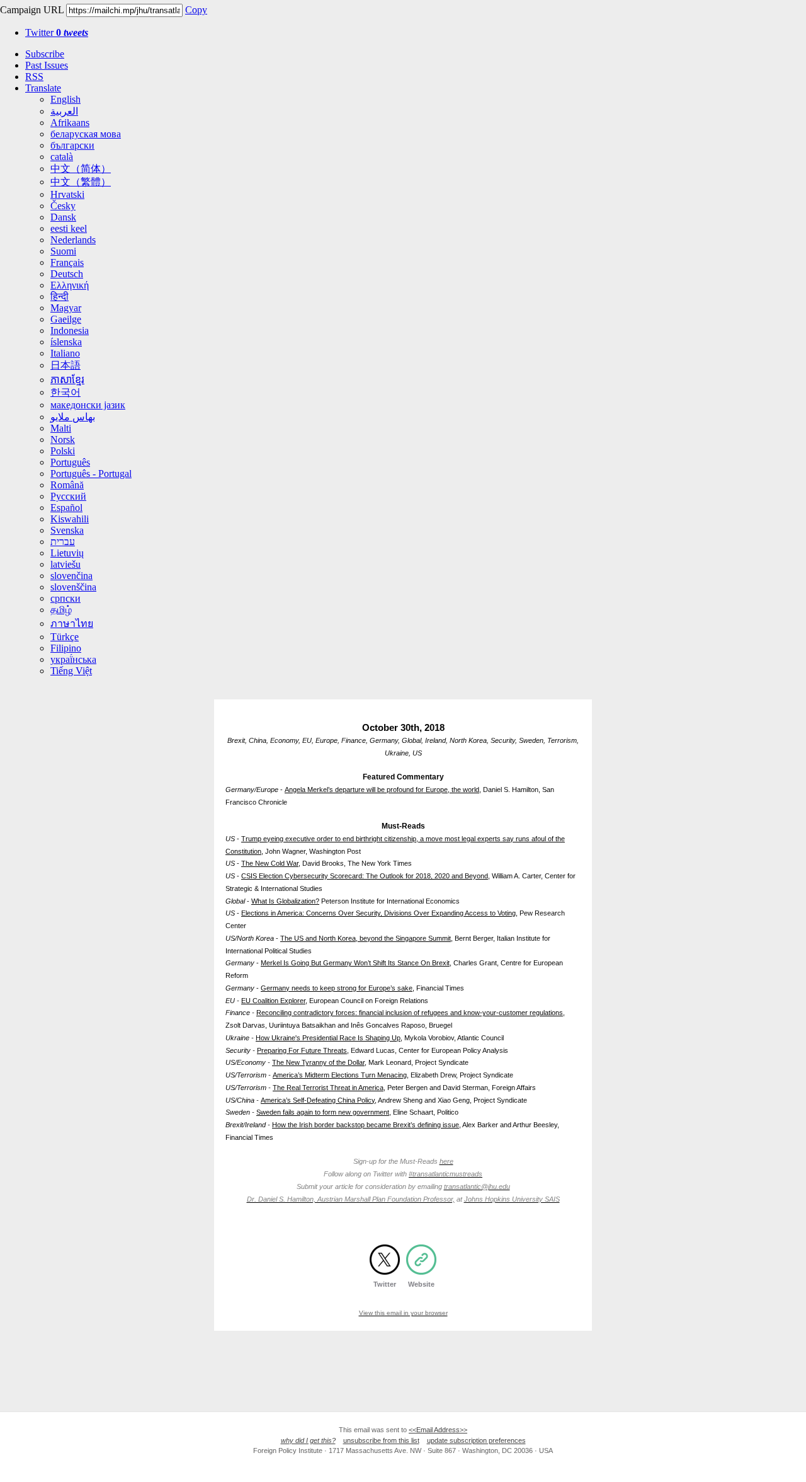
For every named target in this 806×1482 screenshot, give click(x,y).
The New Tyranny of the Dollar (318, 1062)
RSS (34, 76)
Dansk (63, 217)
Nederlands (73, 239)
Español (66, 507)
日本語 (65, 365)
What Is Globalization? (285, 901)
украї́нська (73, 659)
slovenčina (71, 575)
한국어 (65, 392)
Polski (62, 450)
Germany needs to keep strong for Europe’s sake (336, 988)
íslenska (66, 341)
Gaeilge (65, 319)
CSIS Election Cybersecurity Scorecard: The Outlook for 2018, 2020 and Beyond (364, 876)
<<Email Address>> (438, 1429)
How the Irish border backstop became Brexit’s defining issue (365, 1125)
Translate (43, 88)
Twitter (56, 32)
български (72, 145)
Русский (68, 496)
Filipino (65, 648)
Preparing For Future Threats (302, 1050)
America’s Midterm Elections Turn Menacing (340, 1075)
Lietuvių (67, 553)
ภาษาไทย (71, 623)
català (61, 156)
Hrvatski (67, 194)
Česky (63, 205)
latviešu (65, 564)
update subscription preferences (476, 1440)
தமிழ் (61, 609)
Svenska (67, 530)
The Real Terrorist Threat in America (328, 1087)
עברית (62, 541)
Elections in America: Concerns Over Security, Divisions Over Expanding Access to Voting (378, 913)
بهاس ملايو (72, 416)
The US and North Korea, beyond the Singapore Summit (365, 938)
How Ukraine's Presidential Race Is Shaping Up (328, 1038)
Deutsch (66, 273)
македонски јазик (87, 404)
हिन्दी (59, 296)
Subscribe (44, 54)
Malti (60, 428)
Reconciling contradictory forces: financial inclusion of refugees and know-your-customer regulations (409, 1012)
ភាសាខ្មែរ (67, 379)
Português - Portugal (91, 473)
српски (65, 598)
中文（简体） (80, 168)
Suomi (63, 251)
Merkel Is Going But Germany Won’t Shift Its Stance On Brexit (355, 963)
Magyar (65, 307)
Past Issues (46, 65)
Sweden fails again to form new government (322, 1112)
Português (70, 462)
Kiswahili (69, 519)
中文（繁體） (80, 181)
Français (67, 262)
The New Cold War (269, 863)
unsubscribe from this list (381, 1440)
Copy (196, 9)
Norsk (62, 439)
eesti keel (68, 228)
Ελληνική (69, 285)
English (65, 99)
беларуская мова (85, 134)
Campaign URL (32, 9)
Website (421, 1284)
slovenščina (73, 587)
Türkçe (64, 636)
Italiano (65, 353)
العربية (64, 111)
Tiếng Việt (71, 670)
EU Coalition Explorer (273, 1000)
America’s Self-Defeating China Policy (318, 1100)
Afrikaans (69, 122)
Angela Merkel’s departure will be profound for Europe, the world (382, 789)
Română (67, 485)
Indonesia (69, 330)
